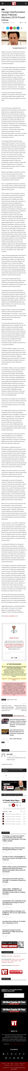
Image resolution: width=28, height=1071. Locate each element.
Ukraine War (4, 733)
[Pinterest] (11, 28)
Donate (16, 1063)
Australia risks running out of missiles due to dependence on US (14, 922)
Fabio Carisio (15, 959)
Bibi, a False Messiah (16, 738)
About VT (4, 678)
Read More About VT (21, 1041)
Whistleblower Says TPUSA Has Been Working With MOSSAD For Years (13, 848)
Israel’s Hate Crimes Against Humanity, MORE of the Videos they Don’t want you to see (7, 708)
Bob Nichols (11, 962)
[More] (21, 28)
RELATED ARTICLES (7, 715)
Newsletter (7, 1065)
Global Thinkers (6, 978)
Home (2, 7)
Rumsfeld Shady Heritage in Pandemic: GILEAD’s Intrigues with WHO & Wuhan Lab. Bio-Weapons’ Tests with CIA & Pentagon (18, 723)
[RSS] (23, 1053)
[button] (2, 4)
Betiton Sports (14, 1069)
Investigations (4, 723)
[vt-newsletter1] (12, 974)
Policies (12, 1063)
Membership (22, 1063)
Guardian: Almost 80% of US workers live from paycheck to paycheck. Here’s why (20, 708)
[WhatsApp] (14, 28)
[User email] (16, 658)
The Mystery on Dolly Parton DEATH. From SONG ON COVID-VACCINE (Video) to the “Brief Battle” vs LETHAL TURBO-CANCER (14, 838)
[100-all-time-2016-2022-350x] (14, 1012)
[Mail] (11, 1053)
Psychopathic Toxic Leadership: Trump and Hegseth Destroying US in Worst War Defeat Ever (14, 902)
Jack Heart (21, 959)
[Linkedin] (18, 28)
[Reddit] (15, 1053)
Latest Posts (5, 832)
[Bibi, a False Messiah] (5, 740)
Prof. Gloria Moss (5, 960)
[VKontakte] (14, 1058)
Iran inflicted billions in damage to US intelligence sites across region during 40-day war (14, 912)
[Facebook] (14, 658)
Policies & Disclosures (14, 678)
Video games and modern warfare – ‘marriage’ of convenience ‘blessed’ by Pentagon (14, 880)
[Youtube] (22, 1058)
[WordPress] (18, 1058)
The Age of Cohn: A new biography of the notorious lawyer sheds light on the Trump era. (14, 858)
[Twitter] (7, 28)
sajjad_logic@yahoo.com (11, 616)
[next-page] (5, 746)
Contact (21, 1065)
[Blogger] (3, 1053)
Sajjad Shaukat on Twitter (12, 699)
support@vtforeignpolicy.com (17, 1044)
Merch (12, 1065)
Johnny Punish (15, 965)
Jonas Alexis (9, 956)
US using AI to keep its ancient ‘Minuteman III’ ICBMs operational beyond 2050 (12, 931)
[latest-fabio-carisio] (12, 947)
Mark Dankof (14, 960)
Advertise (17, 1065)
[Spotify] (5, 1058)
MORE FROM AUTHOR (19, 715)
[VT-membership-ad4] (14, 790)
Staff (8, 1063)
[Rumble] (19, 1053)
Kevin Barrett (17, 956)
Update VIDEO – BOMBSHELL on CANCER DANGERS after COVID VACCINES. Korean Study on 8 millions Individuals (13, 891)
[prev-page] (2, 746)
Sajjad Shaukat (6, 22)
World (6, 7)
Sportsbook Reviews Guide (19, 1067)
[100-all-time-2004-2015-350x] (14, 1004)
